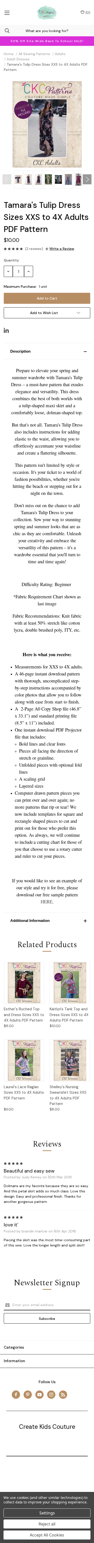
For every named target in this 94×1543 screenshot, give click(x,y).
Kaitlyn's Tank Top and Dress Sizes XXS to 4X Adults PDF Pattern (69, 1015)
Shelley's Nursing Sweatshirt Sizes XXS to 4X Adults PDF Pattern (68, 1095)
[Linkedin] (6, 330)
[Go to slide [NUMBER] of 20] (7, 179)
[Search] (5, 30)
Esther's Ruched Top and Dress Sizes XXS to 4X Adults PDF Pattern (24, 1015)
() (87, 12)
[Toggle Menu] (7, 12)
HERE (46, 901)
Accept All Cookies (47, 1535)
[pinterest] (28, 1394)
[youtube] (39, 1394)
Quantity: (12, 260)
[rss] (63, 1394)
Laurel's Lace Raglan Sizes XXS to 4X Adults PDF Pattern (24, 1092)
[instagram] (51, 1394)
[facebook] (16, 1394)
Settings (47, 1513)
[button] (47, 351)
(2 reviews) (34, 248)
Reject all (47, 1524)
